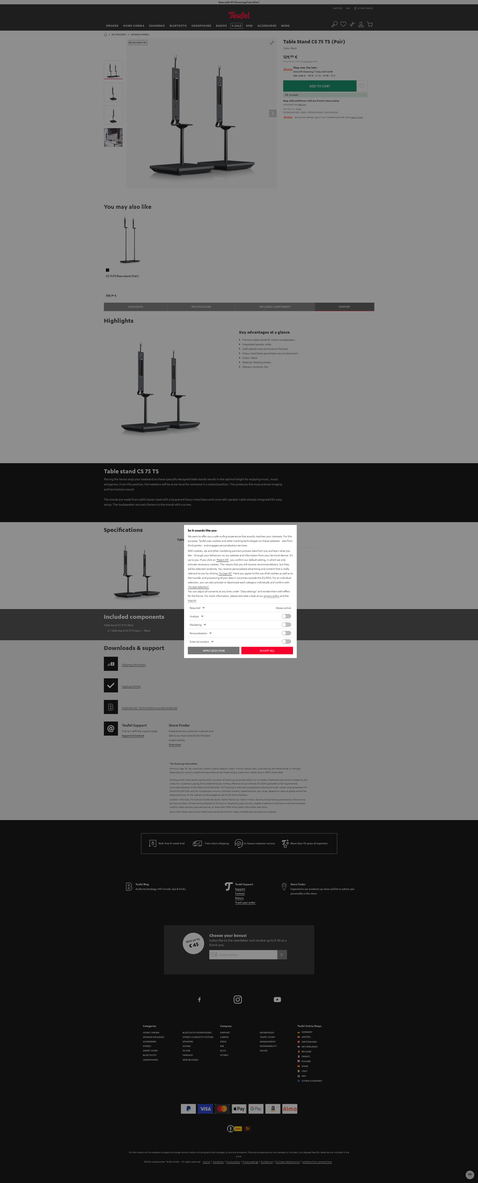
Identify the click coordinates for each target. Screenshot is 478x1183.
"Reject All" (222, 559)
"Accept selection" (198, 586)
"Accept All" (225, 573)
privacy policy (271, 595)
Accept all (267, 650)
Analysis (194, 616)
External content (199, 641)
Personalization (198, 633)
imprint (192, 600)
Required (195, 607)
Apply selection (214, 650)
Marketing (196, 624)
